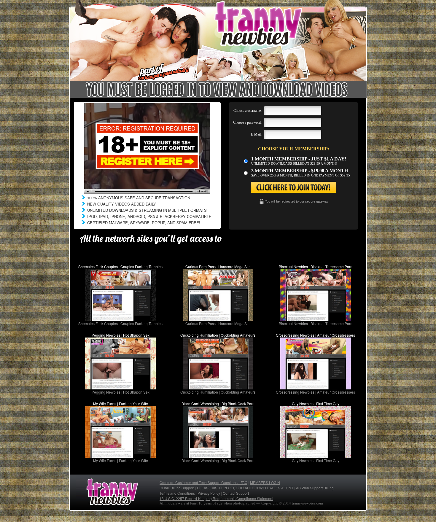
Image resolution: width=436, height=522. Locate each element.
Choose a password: (247, 122)
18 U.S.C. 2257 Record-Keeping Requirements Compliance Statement (216, 498)
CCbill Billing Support (177, 487)
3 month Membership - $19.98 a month (299, 170)
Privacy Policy (209, 493)
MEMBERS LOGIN (265, 482)
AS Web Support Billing (315, 487)
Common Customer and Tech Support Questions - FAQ (203, 482)
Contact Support (236, 493)
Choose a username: (247, 111)
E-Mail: (256, 134)
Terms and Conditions (177, 493)
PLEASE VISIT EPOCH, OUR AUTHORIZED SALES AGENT (245, 487)
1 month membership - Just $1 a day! (298, 158)
